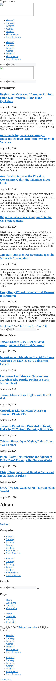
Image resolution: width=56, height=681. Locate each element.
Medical (10, 31)
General (10, 20)
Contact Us (11, 608)
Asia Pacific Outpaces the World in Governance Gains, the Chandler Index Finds (25, 180)
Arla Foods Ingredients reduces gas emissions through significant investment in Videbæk (27, 139)
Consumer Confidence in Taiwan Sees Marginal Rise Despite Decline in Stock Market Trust (24, 380)
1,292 (42, 326)
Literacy (10, 26)
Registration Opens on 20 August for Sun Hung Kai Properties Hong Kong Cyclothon (26, 98)
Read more (5, 524)
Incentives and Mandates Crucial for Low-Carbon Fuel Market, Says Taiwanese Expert (27, 361)
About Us (11, 602)
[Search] (38, 329)
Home (9, 600)
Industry (10, 23)
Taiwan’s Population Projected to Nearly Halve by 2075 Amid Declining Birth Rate (26, 427)
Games (9, 28)
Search (3, 64)
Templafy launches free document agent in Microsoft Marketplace (27, 256)
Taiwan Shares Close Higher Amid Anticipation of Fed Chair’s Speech (22, 343)
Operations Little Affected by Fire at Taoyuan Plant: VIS (23, 412)
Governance (12, 34)
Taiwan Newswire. (28, 627)
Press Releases (13, 37)
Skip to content (7, 1)
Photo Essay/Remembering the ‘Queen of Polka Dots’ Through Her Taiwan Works (26, 458)
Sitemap (10, 605)
